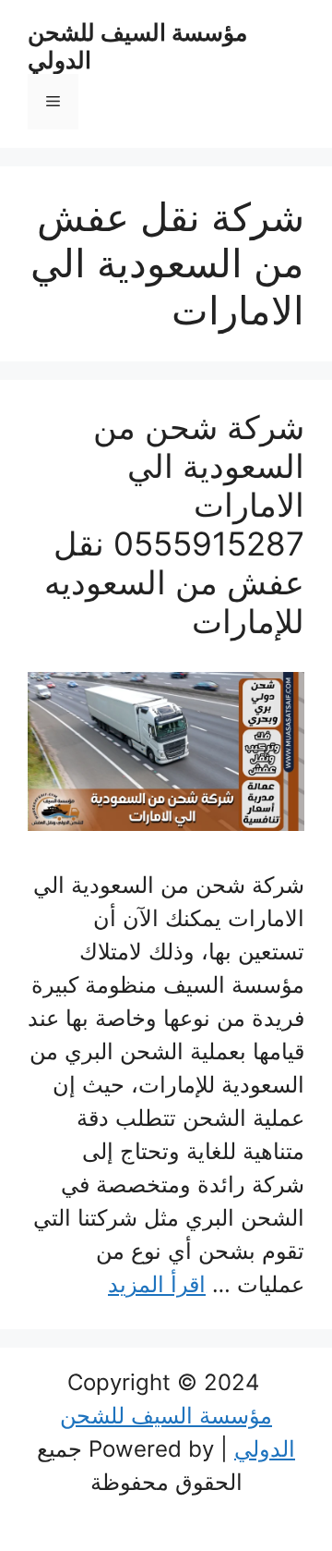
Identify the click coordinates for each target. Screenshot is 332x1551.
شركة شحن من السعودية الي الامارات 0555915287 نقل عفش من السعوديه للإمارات (174, 524)
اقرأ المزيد (157, 1284)
